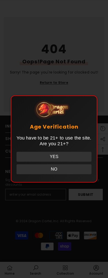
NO (54, 169)
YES (54, 156)
